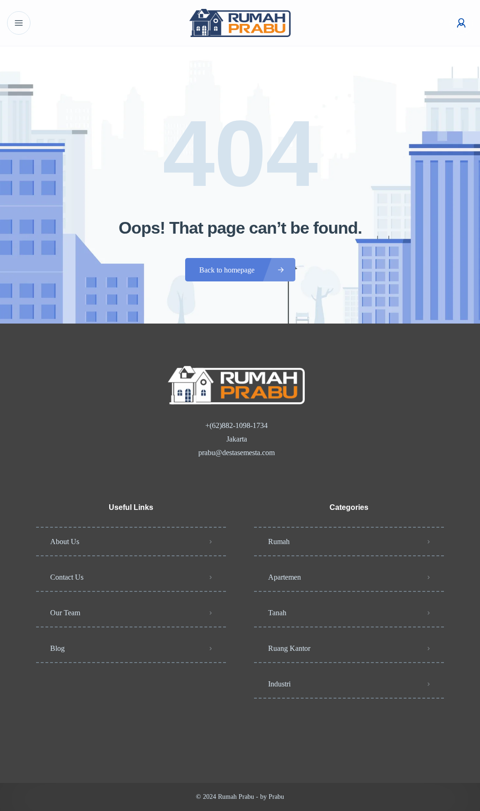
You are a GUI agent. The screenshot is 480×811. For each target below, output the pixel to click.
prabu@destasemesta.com (236, 453)
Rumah (279, 542)
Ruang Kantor (289, 648)
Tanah (277, 613)
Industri (279, 684)
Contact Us (66, 577)
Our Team (65, 613)
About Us (64, 542)
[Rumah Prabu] (240, 23)
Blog (57, 648)
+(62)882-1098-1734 (236, 425)
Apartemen (284, 577)
